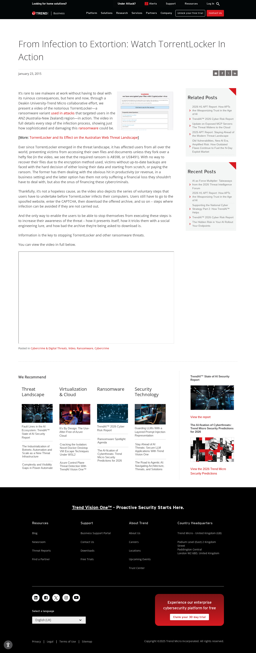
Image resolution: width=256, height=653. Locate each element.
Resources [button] (191, 3)
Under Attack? (127, 3)
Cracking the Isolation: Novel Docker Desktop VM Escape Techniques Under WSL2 (74, 449)
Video (71, 348)
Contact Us (215, 13)
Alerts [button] (151, 3)
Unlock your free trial (189, 12)
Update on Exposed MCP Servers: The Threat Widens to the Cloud (211, 125)
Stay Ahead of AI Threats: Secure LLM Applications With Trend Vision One (149, 449)
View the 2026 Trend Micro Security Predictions (208, 470)
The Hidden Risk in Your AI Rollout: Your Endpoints (211, 223)
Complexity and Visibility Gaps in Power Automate (37, 466)
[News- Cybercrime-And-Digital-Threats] (216, 73)
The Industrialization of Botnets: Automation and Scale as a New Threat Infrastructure (37, 451)
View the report (200, 416)
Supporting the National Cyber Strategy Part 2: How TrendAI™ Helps (209, 208)
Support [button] (171, 3)
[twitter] (228, 73)
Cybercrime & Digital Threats (49, 348)
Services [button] (137, 12)
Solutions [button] (106, 12)
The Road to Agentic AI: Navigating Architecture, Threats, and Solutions (149, 466)
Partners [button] (151, 12)
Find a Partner (41, 559)
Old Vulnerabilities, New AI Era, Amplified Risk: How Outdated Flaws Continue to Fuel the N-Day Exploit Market (210, 146)
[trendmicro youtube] (76, 597)
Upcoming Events (140, 559)
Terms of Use (67, 641)
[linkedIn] (235, 73)
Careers (134, 542)
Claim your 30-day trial (188, 616)
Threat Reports (41, 550)
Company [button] (166, 12)
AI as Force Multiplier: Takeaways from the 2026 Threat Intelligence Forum (210, 184)
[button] (59, 620)
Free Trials (87, 559)
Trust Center (137, 568)
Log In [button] (210, 3)
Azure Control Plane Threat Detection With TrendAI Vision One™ (73, 466)
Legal (50, 641)
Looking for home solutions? (49, 3)
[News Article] (212, 396)
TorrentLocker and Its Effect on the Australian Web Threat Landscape (84, 137)
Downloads (87, 550)
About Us (134, 533)
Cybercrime (102, 348)
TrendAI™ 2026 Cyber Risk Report (213, 118)
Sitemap (87, 641)
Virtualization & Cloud (73, 391)
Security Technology (147, 391)
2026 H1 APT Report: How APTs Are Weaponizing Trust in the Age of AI (210, 110)
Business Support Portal (96, 533)
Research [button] (122, 12)
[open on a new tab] (56, 597)
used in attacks (63, 113)
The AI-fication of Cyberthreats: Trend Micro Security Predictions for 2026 (109, 455)
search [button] (218, 4)
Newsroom (39, 542)
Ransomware (85, 348)
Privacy (36, 641)
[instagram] (66, 597)
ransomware (88, 128)
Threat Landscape (33, 391)
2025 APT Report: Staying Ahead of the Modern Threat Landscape (211, 133)
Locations (135, 550)
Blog (34, 533)
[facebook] (222, 73)
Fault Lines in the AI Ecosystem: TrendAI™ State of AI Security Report (36, 425)
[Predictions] (212, 448)
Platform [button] (91, 12)
